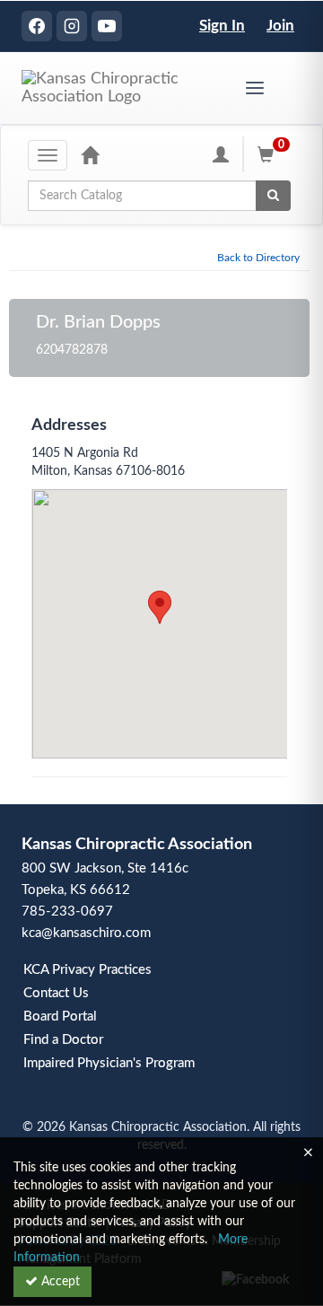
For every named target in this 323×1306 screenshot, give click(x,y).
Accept (59, 1281)
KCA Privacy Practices (87, 970)
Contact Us (56, 993)
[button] (160, 607)
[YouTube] (107, 26)
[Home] (89, 154)
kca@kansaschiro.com (86, 933)
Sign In (222, 25)
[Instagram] (72, 26)
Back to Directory (258, 257)
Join (280, 25)
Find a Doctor (63, 1040)
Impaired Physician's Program (109, 1063)
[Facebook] (37, 26)
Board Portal (60, 1016)
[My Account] (220, 154)
